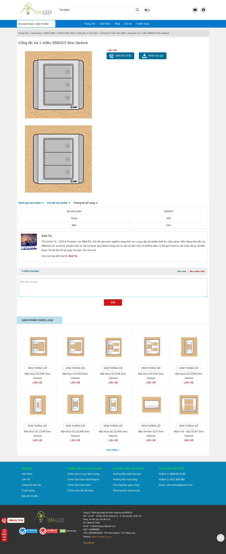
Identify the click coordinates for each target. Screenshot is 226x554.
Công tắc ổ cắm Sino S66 (113, 33)
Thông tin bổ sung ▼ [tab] (86, 203)
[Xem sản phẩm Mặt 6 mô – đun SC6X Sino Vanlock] (188, 405)
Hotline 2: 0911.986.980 (172, 479)
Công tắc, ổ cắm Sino (87, 33)
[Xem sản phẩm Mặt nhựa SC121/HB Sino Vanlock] (75, 405)
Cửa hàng (36, 33)
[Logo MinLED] (36, 14)
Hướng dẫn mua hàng (125, 479)
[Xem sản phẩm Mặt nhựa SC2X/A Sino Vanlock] (151, 347)
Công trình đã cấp (31, 485)
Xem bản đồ (88, 542)
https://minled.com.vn (101, 537)
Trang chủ (89, 23)
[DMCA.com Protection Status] (69, 531)
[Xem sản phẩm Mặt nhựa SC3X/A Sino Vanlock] (75, 347)
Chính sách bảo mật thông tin (83, 479)
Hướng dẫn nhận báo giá (127, 474)
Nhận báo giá (155, 55)
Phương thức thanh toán (126, 490)
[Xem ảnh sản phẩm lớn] (58, 85)
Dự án (128, 23)
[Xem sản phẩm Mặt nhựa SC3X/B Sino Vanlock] (37, 347)
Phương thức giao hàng (126, 485)
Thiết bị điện (49, 33)
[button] (220, 538)
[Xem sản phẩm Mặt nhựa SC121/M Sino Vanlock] (37, 405)
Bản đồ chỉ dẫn (30, 496)
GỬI (113, 302)
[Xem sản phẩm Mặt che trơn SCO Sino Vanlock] (151, 405)
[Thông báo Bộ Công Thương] (29, 532)
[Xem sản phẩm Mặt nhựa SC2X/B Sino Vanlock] (113, 347)
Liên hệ (26, 479)
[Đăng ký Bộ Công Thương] (50, 532)
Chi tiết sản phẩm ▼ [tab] (59, 203)
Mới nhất (181, 271)
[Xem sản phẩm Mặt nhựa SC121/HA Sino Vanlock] (113, 405)
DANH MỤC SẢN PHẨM (34, 24)
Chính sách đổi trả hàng (80, 490)
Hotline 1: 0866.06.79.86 (172, 474)
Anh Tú (73, 256)
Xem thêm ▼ (113, 450)
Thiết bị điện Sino (66, 33)
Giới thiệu (105, 23)
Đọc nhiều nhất (197, 271)
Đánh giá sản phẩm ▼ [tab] (31, 203)
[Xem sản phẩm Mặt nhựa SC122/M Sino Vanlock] (188, 347)
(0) (148, 10)
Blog (117, 23)
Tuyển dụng (142, 23)
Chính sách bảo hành (79, 485)
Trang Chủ (23, 33)
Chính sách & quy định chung (83, 474)
